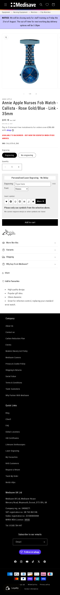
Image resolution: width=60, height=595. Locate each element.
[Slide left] (24, 94)
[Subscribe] (44, 542)
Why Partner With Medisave (17, 395)
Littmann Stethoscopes (15, 444)
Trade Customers (13, 389)
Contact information (31, 589)
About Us (9, 326)
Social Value (11, 376)
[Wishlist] (47, 5)
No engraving (27, 155)
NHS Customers (12, 463)
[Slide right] (36, 94)
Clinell (8, 419)
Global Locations (13, 432)
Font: (6, 188)
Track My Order (12, 476)
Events (8, 345)
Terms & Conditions (14, 383)
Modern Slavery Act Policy (17, 351)
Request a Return (13, 470)
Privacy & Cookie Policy (15, 364)
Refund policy (32, 585)
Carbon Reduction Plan (15, 338)
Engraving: (9, 183)
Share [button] (7, 273)
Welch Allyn (10, 482)
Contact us (10, 332)
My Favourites (12, 457)
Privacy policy (45, 585)
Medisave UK (20, 585)
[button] (6, 5)
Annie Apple (7, 99)
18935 (27, 519)
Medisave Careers (13, 357)
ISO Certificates (12, 438)
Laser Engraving (12, 451)
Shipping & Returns (14, 370)
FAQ (7, 425)
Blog (7, 413)
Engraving (9, 155)
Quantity (5, 161)
